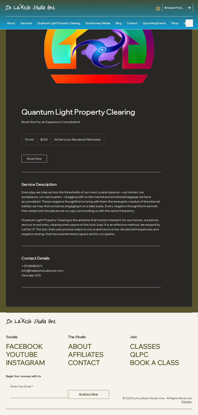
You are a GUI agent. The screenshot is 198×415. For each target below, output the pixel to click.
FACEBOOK (24, 346)
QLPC (139, 354)
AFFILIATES (86, 354)
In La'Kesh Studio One (30, 8)
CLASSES (145, 346)
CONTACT (84, 362)
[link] (34, 158)
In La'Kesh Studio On (149, 398)
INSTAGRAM (25, 362)
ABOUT (80, 346)
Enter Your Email (22, 386)
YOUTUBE (22, 354)
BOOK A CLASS (154, 362)
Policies (187, 401)
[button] (158, 8)
